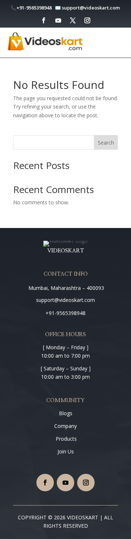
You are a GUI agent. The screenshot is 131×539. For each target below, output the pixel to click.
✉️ (58, 7)
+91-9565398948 (34, 7)
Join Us (65, 451)
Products (65, 438)
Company (65, 425)
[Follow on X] (73, 20)
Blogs (65, 413)
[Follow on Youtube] (58, 20)
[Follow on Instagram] (87, 20)
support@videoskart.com (91, 7)
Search (106, 142)
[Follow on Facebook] (43, 20)
